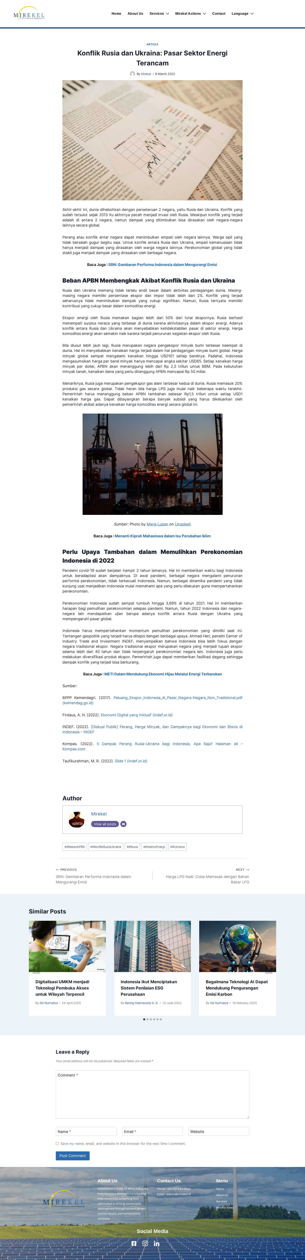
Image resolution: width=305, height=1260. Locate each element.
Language (240, 13)
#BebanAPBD (75, 847)
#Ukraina (177, 847)
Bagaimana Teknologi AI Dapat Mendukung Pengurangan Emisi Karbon (237, 988)
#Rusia (132, 847)
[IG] (145, 1243)
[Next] (268, 968)
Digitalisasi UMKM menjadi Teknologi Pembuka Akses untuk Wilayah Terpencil (62, 988)
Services (157, 13)
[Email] (123, 824)
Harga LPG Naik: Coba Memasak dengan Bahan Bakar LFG (207, 876)
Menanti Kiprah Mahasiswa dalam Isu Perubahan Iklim (163, 536)
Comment (68, 1075)
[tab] (144, 1019)
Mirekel (146, 74)
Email (130, 1132)
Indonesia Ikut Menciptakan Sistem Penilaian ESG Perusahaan (149, 988)
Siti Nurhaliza (49, 1003)
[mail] (168, 1243)
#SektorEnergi (154, 847)
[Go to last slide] (36, 968)
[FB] (134, 1243)
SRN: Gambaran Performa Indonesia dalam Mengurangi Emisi (163, 264)
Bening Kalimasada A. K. (141, 1003)
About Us (135, 13)
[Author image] (132, 73)
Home (116, 13)
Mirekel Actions (188, 13)
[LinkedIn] (157, 1243)
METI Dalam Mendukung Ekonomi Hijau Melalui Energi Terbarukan (163, 674)
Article (152, 44)
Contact (219, 13)
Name (64, 1132)
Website (197, 1132)
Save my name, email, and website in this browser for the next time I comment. (123, 1143)
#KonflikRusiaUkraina (105, 847)
